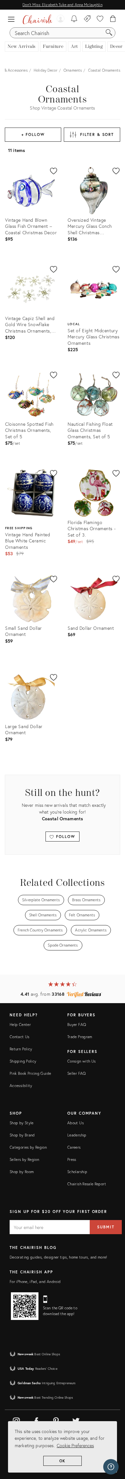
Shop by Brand (22, 1135)
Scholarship (77, 1171)
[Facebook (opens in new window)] (36, 1419)
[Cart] (113, 19)
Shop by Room (22, 1171)
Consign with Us (81, 1061)
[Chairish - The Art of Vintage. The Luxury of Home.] (37, 19)
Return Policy (21, 1049)
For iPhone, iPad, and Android (35, 1281)
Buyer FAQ (76, 1024)
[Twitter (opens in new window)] (75, 1419)
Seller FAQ (76, 1073)
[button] (13, 19)
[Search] (109, 32)
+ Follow (33, 134)
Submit (105, 1227)
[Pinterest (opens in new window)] (56, 1419)
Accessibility (21, 1085)
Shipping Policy (23, 1061)
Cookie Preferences (75, 1445)
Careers (74, 1147)
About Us (75, 1122)
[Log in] (61, 19)
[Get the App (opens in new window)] (25, 1306)
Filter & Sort (97, 134)
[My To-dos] (74, 19)
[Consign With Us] (87, 19)
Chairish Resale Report (86, 1183)
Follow (64, 836)
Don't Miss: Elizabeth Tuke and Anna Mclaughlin (62, 4)
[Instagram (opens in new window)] (16, 1419)
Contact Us (19, 1036)
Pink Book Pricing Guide (30, 1073)
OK (62, 1460)
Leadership (77, 1135)
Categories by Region (28, 1147)
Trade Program (79, 1036)
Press (71, 1159)
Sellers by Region (24, 1159)
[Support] (111, 1467)
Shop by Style (22, 1122)
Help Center (20, 1024)
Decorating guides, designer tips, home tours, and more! (58, 1257)
